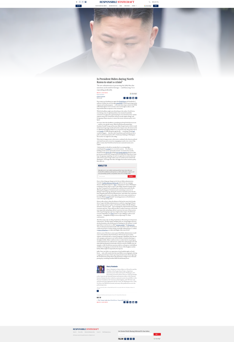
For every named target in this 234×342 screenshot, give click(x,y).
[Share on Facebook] (127, 98)
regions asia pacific (100, 94)
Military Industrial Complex (101, 5)
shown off (108, 152)
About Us (74, 332)
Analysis (99, 92)
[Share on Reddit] (130, 98)
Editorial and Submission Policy (90, 332)
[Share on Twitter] (124, 98)
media (101, 131)
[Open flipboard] (85, 2)
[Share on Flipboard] (133, 98)
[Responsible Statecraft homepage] (86, 329)
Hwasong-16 (130, 225)
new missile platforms (122, 152)
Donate (156, 5)
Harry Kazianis (101, 96)
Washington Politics (113, 5)
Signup (156, 334)
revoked (108, 149)
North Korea (122, 101)
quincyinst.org (155, 1)
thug (115, 184)
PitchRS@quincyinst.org (106, 332)
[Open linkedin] (134, 339)
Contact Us (98, 332)
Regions (133, 5)
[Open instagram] (131, 339)
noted (107, 197)
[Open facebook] (83, 2)
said (133, 131)
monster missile (120, 225)
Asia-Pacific (105, 92)
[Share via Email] (136, 98)
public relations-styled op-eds (110, 183)
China (112, 213)
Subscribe (78, 5)
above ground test (103, 230)
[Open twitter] (80, 2)
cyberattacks (119, 103)
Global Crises (127, 5)
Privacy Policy (80, 332)
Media (121, 5)
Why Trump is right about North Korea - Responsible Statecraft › (113, 300)
